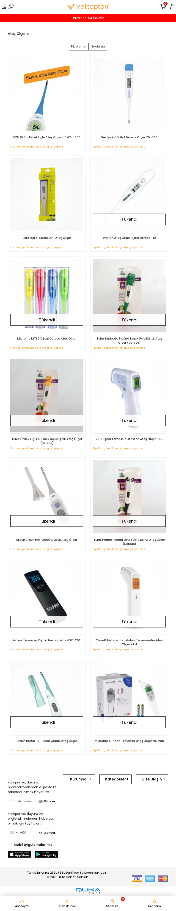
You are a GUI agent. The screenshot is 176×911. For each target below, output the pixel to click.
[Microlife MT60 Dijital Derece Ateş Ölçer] (46, 296)
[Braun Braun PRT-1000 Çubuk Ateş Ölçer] (46, 698)
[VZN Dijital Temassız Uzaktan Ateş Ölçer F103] (129, 396)
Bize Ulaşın (152, 779)
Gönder (49, 801)
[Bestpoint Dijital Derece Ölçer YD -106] (129, 95)
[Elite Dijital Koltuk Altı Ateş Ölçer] (46, 195)
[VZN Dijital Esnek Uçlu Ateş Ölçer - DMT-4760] (46, 95)
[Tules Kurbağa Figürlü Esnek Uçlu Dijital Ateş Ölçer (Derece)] (129, 296)
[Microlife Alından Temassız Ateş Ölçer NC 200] (129, 698)
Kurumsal (79, 779)
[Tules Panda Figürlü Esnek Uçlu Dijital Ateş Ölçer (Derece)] (129, 497)
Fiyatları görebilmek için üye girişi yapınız (36, 146)
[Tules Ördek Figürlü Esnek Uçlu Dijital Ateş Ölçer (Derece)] (46, 396)
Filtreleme (78, 46)
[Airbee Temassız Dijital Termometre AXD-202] (46, 597)
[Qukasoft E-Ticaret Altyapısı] (88, 891)
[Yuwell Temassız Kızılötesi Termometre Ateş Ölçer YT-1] (129, 597)
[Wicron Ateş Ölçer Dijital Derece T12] (129, 195)
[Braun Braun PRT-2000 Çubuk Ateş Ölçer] (46, 497)
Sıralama (98, 46)
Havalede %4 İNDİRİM (88, 18)
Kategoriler (115, 779)
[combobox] (13, 832)
